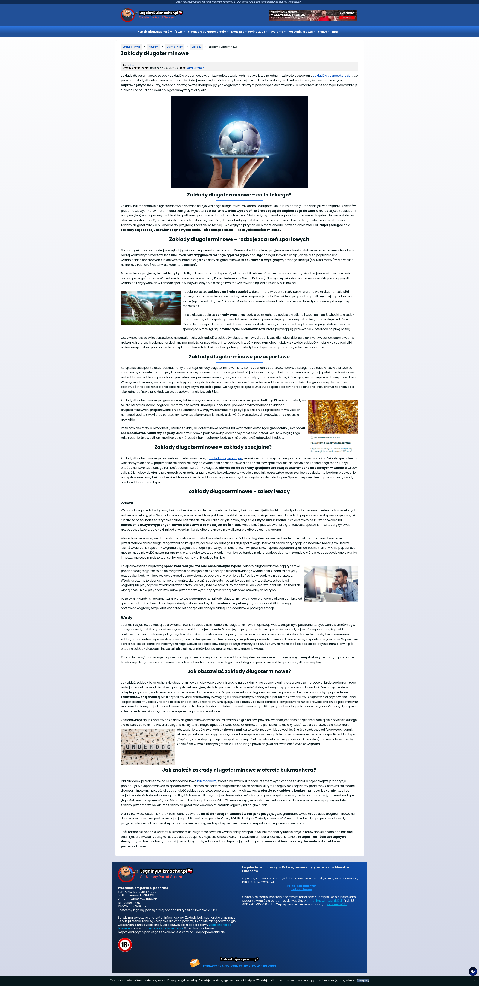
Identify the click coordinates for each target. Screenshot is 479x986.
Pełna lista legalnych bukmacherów (302, 887)
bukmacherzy (207, 781)
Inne (335, 31)
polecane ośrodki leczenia (163, 928)
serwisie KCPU (337, 904)
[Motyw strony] (473, 971)
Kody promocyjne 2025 (248, 31)
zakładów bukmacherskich (332, 75)
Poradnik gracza (300, 31)
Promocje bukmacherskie (207, 31)
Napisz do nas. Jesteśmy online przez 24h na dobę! (239, 965)
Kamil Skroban (195, 68)
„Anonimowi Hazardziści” (325, 901)
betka (134, 65)
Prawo (322, 31)
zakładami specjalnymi (225, 458)
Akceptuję (363, 980)
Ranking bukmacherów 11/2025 (160, 31)
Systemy (276, 31)
